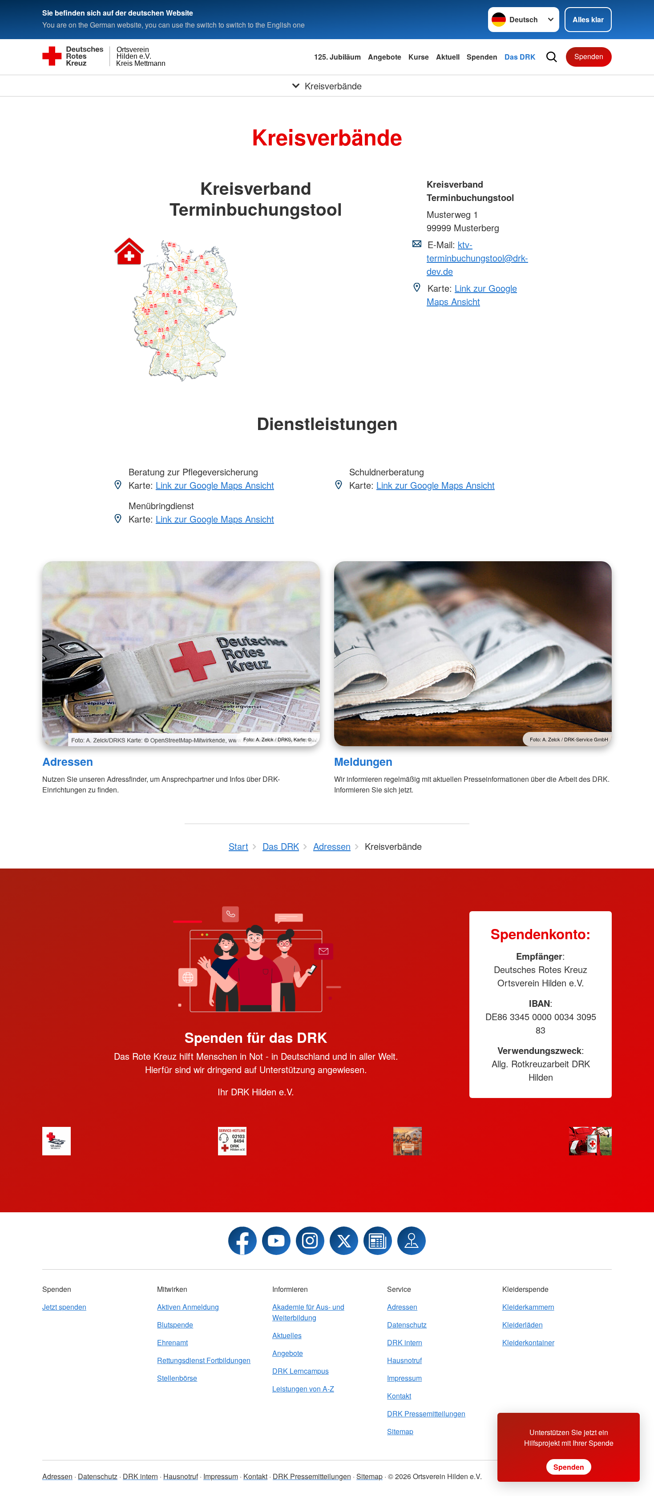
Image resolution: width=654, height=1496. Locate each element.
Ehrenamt (172, 1342)
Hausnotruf (404, 1360)
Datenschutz (407, 1324)
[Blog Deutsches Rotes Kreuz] (377, 1241)
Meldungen (363, 761)
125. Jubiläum (337, 57)
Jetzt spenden (64, 1307)
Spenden (482, 57)
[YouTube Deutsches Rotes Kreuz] (276, 1241)
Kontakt (399, 1396)
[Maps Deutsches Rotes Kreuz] (411, 1241)
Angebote (384, 57)
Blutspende (175, 1324)
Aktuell (448, 57)
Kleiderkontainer (528, 1342)
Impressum (404, 1378)
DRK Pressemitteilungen (426, 1413)
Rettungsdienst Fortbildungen (203, 1360)
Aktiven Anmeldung (188, 1307)
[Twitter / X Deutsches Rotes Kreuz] (344, 1241)
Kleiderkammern (528, 1307)
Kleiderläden (522, 1324)
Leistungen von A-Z (303, 1388)
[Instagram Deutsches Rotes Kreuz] (310, 1241)
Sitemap (400, 1431)
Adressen (67, 761)
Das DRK (520, 57)
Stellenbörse (177, 1378)
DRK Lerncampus (300, 1371)
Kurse (418, 57)
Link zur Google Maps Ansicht (472, 295)
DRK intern (404, 1342)
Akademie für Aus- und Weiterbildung (308, 1312)
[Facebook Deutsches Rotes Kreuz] (242, 1241)
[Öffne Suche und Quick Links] (552, 57)
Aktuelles (287, 1335)
